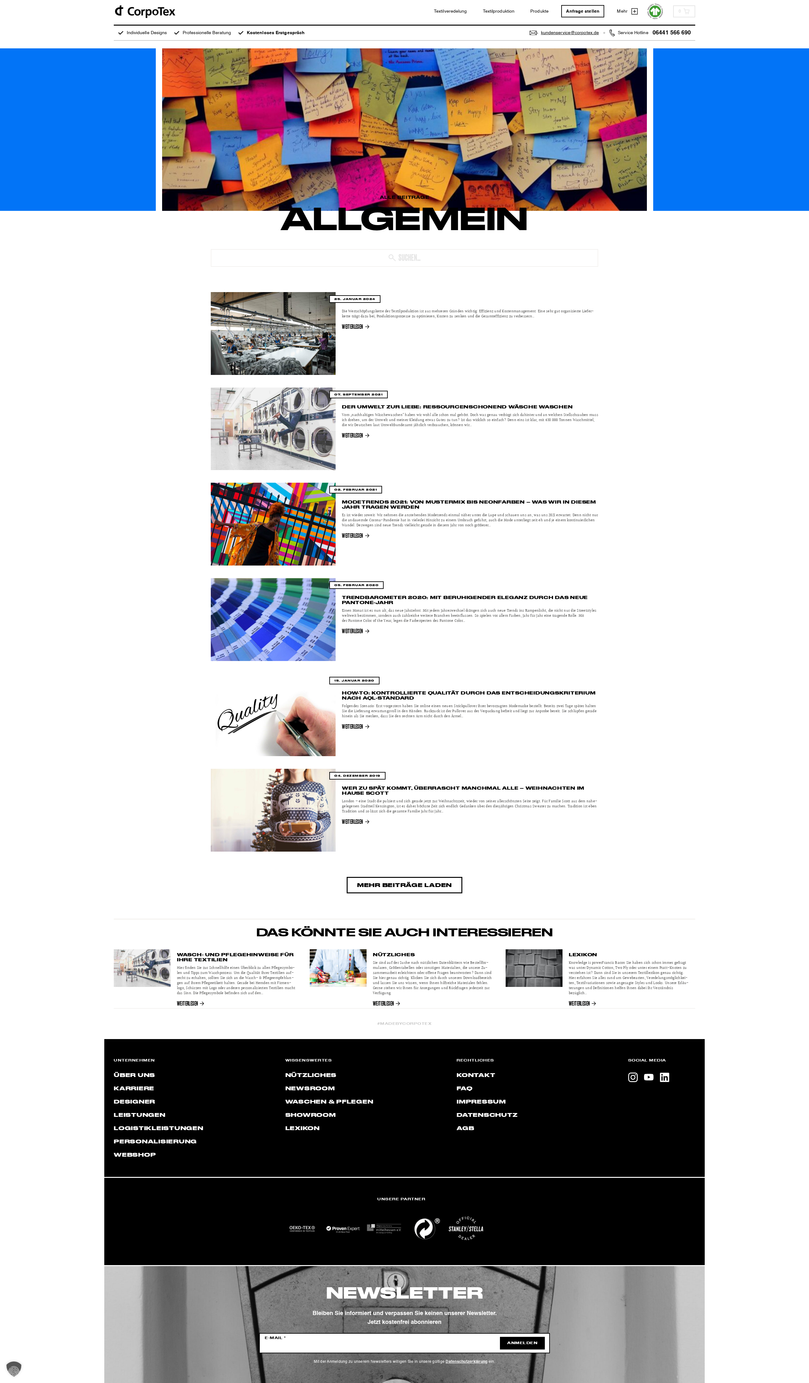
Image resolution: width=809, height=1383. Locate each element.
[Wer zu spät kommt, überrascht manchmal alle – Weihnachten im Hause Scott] (273, 810)
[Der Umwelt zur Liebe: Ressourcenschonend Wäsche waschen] (273, 429)
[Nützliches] (338, 968)
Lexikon (583, 955)
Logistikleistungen (159, 1128)
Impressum (481, 1102)
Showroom (310, 1115)
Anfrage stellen (582, 11)
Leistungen (140, 1115)
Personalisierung (155, 1141)
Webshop (135, 1155)
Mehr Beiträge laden (404, 885)
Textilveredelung (450, 11)
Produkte (539, 11)
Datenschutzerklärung (466, 1362)
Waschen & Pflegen (329, 1102)
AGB (465, 1128)
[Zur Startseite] (145, 11)
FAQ (464, 1088)
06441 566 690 (672, 33)
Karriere (134, 1088)
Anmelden (522, 1343)
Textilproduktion (499, 11)
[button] (14, 1369)
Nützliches (394, 955)
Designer (134, 1102)
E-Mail (275, 1338)
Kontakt (476, 1075)
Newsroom (310, 1088)
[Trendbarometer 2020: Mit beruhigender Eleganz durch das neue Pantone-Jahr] (273, 619)
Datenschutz (487, 1115)
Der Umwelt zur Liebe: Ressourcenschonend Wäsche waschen (457, 407)
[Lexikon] (534, 968)
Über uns (134, 1075)
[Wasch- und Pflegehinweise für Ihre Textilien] (142, 968)
